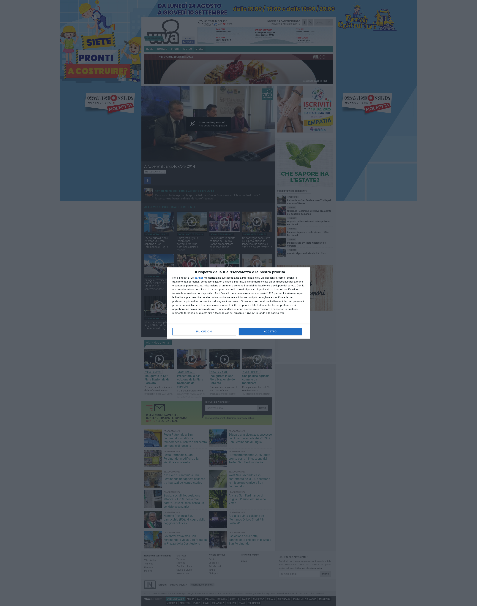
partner (199, 277)
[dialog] (238, 303)
